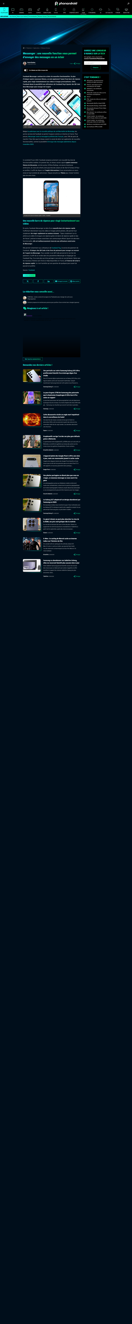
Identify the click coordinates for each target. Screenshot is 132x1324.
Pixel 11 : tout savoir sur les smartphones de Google (94, 85)
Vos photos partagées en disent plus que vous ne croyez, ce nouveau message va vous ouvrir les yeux (61, 478)
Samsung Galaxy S (48, 387)
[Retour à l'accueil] (66, 3)
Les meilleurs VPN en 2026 (94, 127)
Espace (38, 13)
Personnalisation (32, 16)
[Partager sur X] (27, 281)
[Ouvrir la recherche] (128, 3)
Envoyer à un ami (62, 281)
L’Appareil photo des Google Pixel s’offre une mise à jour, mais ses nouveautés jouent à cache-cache (61, 457)
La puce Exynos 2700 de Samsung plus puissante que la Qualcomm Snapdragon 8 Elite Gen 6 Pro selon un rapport (61, 395)
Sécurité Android (52, 16)
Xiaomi (45, 533)
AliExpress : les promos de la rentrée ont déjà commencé (95, 81)
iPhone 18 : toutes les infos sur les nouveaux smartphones (96, 93)
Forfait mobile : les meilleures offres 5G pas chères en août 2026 (96, 117)
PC (13, 13)
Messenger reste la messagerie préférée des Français (45, 136)
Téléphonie (4, 13)
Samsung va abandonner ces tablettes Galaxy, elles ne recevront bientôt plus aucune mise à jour (61, 561)
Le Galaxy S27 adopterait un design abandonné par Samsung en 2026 (61, 501)
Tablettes (45, 576)
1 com (71, 64)
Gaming (21, 13)
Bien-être (126, 13)
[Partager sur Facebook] (38, 281)
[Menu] (3, 3)
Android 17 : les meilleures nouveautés (94, 89)
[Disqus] (51, 335)
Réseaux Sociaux (42, 16)
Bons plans (47, 13)
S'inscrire (95, 67)
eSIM (83, 13)
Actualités (109, 13)
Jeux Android (13, 16)
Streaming (92, 13)
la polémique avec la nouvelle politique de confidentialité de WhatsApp (51, 131)
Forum (118, 13)
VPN (64, 13)
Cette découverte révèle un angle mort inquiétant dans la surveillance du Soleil (61, 415)
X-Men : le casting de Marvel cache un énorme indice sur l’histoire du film (60, 539)
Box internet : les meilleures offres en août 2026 (96, 113)
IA (100, 13)
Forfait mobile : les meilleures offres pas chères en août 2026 (96, 121)
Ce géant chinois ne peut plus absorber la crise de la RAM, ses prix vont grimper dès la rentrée (61, 520)
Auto (30, 13)
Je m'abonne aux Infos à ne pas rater (38, 70)
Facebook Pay (56, 248)
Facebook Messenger (29, 275)
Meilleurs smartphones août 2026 (96, 124)
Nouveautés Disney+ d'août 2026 (96, 106)
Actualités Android (48, 450)
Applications (36, 48)
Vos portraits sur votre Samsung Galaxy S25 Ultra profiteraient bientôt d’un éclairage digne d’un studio (61, 373)
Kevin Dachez (31, 62)
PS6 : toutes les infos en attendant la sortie (96, 100)
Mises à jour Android (22, 16)
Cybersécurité (74, 13)
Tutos (56, 13)
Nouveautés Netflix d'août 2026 (96, 103)
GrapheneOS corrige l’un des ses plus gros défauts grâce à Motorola (61, 437)
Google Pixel (46, 469)
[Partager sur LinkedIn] (48, 281)
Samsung (45, 409)
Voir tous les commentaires (33, 359)
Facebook (32, 270)
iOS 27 (89, 97)
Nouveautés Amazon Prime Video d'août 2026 (96, 109)
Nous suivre (76, 281)
